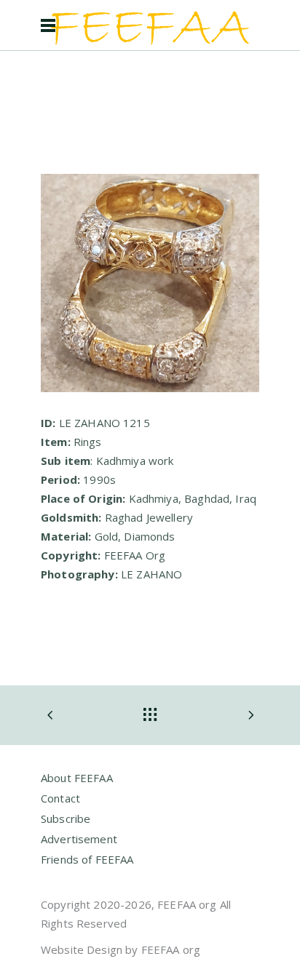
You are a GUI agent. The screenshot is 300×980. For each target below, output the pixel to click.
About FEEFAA (77, 777)
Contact (60, 798)
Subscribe (65, 818)
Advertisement (79, 839)
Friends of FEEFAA (87, 859)
